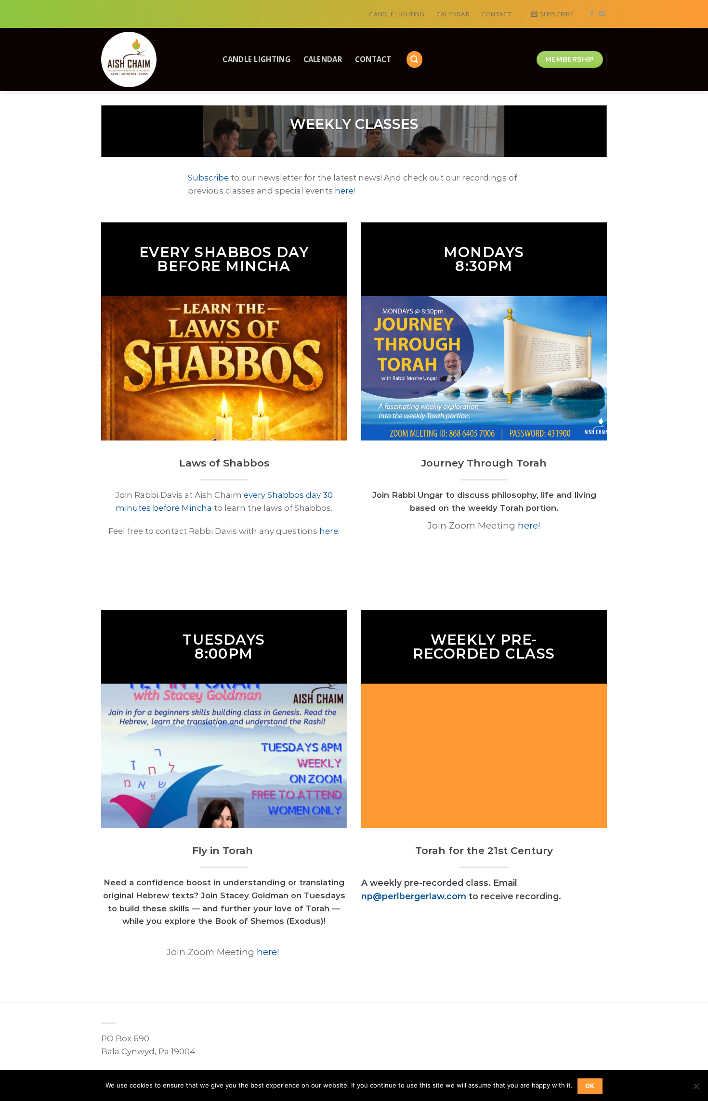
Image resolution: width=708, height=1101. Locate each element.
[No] (696, 1089)
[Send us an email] (602, 14)
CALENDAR (453, 14)
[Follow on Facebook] (592, 14)
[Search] (414, 59)
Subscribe (208, 177)
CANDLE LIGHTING (396, 14)
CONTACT (496, 14)
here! (345, 190)
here (328, 531)
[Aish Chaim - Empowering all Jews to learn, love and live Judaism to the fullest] (151, 59)
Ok (590, 1085)
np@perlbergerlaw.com (413, 896)
